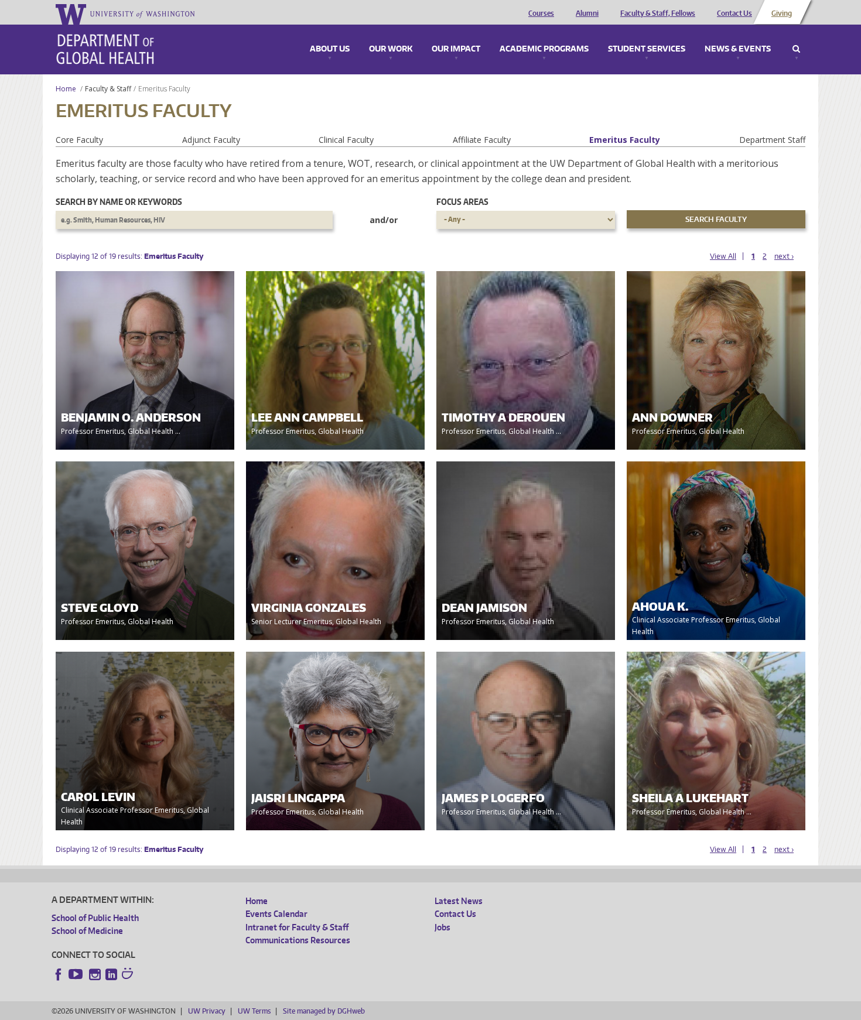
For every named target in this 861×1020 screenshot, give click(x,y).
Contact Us (734, 13)
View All (723, 256)
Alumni (587, 13)
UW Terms (254, 1011)
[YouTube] (77, 974)
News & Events (738, 49)
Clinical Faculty (346, 139)
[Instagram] (95, 974)
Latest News (459, 901)
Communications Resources (297, 940)
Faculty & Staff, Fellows (657, 13)
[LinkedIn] (111, 974)
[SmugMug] (129, 975)
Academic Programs (544, 49)
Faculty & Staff (108, 89)
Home (66, 89)
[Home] (105, 49)
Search (796, 49)
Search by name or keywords (119, 202)
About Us (330, 49)
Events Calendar (276, 914)
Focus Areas (462, 202)
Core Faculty (79, 139)
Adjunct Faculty (211, 139)
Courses (541, 13)
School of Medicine (87, 931)
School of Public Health (95, 918)
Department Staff (772, 139)
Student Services (646, 49)
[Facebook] (59, 974)
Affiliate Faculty (482, 139)
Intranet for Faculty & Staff (296, 927)
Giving (781, 13)
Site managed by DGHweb (324, 1011)
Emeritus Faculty (624, 139)
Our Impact (456, 49)
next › (784, 256)
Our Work (390, 49)
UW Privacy (207, 1011)
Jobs (442, 927)
